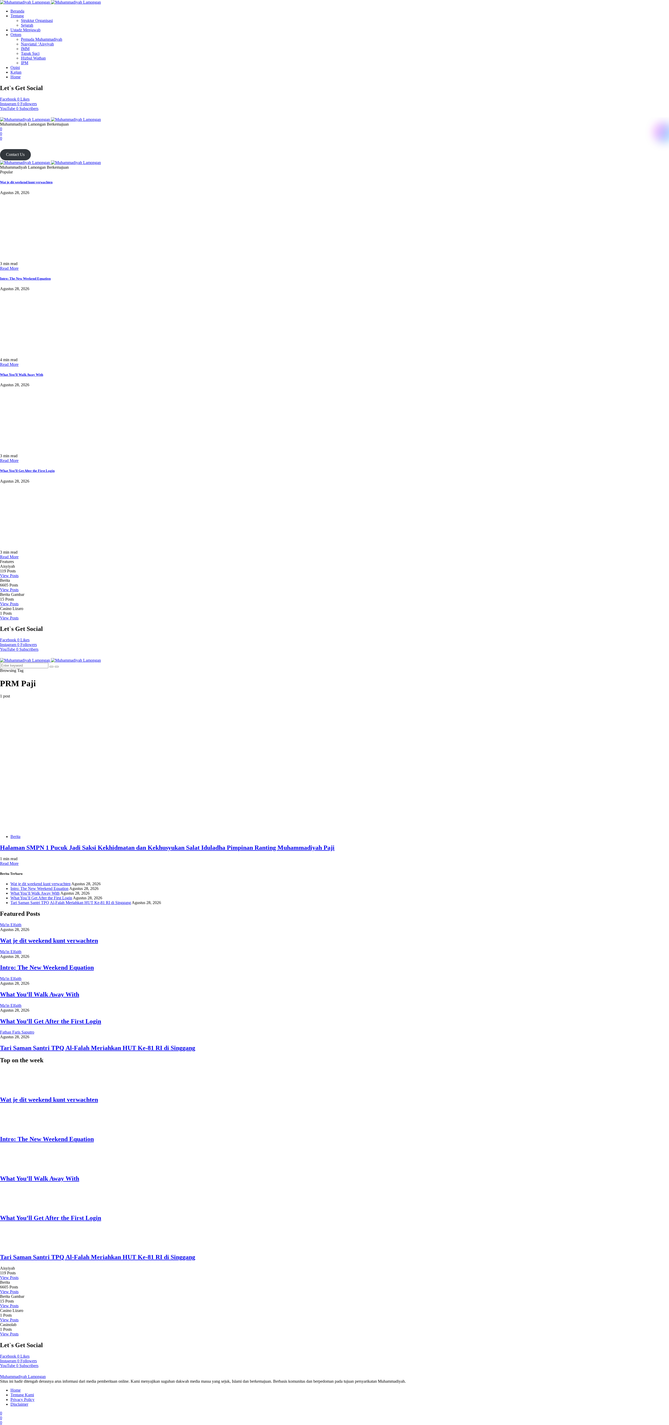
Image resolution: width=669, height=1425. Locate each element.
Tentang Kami (22, 1395)
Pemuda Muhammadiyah (41, 39)
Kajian (15, 72)
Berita (15, 836)
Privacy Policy (22, 1399)
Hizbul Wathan (33, 58)
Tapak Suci (30, 53)
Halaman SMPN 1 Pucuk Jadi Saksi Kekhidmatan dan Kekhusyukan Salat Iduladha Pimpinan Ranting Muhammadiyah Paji (167, 847)
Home (15, 77)
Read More (9, 268)
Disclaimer (19, 1404)
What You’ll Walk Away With (21, 375)
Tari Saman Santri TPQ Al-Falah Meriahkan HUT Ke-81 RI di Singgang (70, 902)
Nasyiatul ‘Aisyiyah (37, 44)
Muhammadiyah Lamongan (23, 1376)
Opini (15, 67)
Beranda (17, 11)
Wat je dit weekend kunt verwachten (26, 182)
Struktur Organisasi (37, 20)
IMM (25, 48)
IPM (24, 63)
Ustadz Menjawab (25, 30)
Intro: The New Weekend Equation (25, 278)
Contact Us (15, 154)
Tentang (17, 16)
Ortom (15, 34)
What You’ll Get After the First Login (27, 471)
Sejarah (27, 25)
